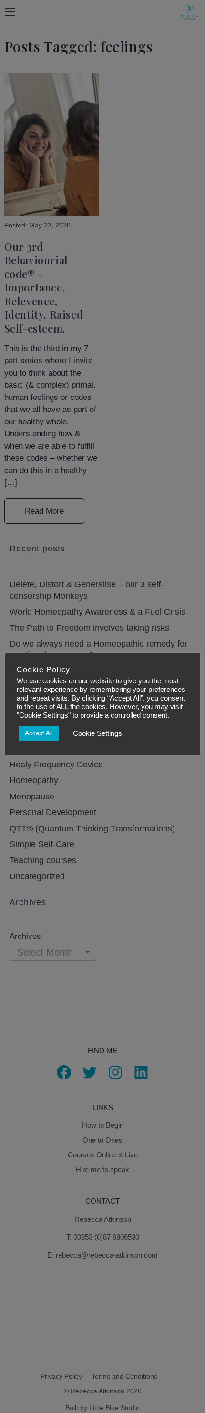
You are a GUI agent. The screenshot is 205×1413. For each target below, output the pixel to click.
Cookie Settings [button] (97, 733)
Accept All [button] (39, 733)
